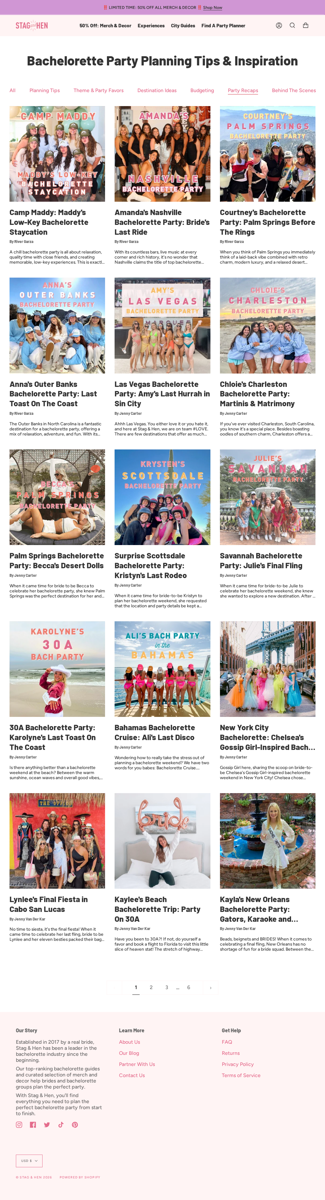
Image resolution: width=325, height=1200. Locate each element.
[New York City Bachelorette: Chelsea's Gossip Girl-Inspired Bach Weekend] (267, 669)
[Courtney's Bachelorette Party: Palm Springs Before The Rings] (267, 154)
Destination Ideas (156, 90)
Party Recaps (243, 90)
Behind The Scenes (294, 90)
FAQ (227, 1042)
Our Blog (129, 1053)
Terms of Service (241, 1075)
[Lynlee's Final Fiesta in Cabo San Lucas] (57, 841)
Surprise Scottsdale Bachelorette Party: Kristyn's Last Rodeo (151, 565)
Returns (231, 1053)
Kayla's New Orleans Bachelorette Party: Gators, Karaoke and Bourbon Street (255, 909)
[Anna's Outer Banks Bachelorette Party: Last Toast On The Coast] (57, 325)
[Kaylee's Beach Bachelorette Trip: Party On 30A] (162, 841)
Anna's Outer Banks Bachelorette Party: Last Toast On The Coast (53, 393)
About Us (129, 1042)
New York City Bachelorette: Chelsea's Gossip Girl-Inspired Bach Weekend (264, 737)
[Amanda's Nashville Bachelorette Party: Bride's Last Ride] (162, 154)
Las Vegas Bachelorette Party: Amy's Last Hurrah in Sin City (162, 393)
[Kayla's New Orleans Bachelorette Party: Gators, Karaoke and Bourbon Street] (267, 841)
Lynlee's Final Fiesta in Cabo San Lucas (49, 903)
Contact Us (132, 1075)
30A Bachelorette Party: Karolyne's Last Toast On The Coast (53, 737)
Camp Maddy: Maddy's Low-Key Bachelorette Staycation (49, 221)
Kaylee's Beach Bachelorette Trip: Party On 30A (158, 908)
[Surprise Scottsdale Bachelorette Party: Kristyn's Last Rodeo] (162, 497)
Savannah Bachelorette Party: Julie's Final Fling (261, 560)
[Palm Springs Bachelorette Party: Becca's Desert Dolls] (57, 497)
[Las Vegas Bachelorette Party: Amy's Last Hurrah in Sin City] (162, 325)
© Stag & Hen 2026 (34, 1177)
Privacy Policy (238, 1064)
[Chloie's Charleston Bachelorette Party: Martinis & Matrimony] (267, 325)
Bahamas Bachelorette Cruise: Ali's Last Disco (155, 732)
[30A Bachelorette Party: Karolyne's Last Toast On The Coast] (57, 669)
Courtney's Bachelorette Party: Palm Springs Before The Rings (267, 221)
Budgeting (202, 90)
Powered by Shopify (80, 1177)
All (13, 90)
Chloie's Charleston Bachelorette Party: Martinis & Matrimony (257, 393)
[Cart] (305, 25)
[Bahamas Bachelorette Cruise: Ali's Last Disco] (162, 669)
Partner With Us (137, 1064)
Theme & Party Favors (98, 90)
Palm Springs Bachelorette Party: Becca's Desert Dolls (57, 560)
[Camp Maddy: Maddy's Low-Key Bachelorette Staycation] (57, 154)
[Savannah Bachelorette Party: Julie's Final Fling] (267, 497)
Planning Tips (45, 90)
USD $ (26, 1161)
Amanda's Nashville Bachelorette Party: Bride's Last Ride (162, 221)
